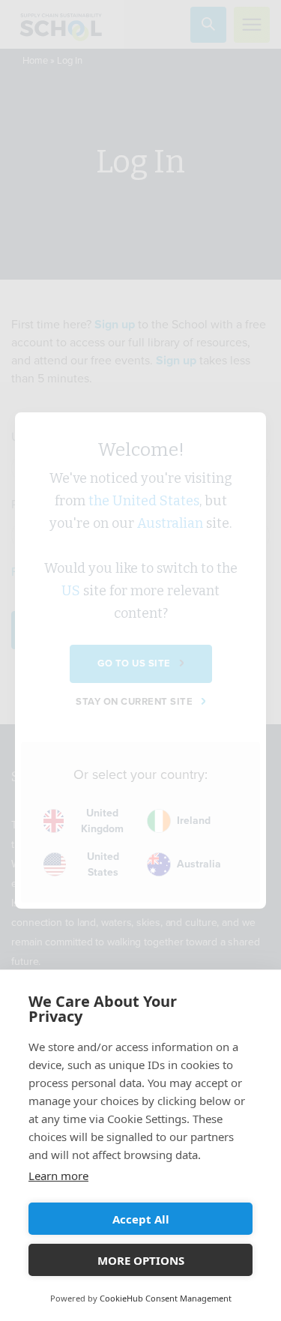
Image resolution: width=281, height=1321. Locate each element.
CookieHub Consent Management (166, 1298)
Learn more (58, 1175)
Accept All (140, 1219)
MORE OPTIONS (140, 1260)
